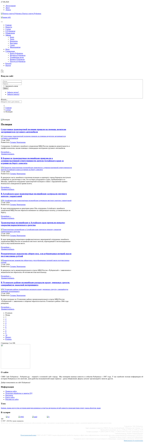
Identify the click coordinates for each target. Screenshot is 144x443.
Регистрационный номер (28, 435)
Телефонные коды (17, 57)
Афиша (8, 35)
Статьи (8, 29)
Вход (7, 8)
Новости (8, 27)
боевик (4, 408)
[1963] (21, 417)
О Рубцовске (10, 31)
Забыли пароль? (13, 94)
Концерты (14, 41)
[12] (7, 417)
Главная (8, 25)
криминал (37, 408)
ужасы (87, 408)
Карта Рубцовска (16, 53)
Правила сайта (11, 391)
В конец (8, 339)
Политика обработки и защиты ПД (18, 393)
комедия (30, 408)
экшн (99, 408)
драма (9, 408)
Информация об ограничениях (133, 440)
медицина (52, 408)
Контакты (9, 395)
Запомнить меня (11, 86)
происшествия (74, 408)
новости (65, 408)
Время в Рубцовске (17, 59)
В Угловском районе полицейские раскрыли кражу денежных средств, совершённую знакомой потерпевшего (35, 283)
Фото (7, 49)
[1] (48, 417)
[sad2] (34, 417)
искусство (16, 408)
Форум (8, 65)
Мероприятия (15, 47)
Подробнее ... (6, 152)
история (23, 408)
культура (44, 408)
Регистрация (10, 6)
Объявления (10, 33)
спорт (82, 408)
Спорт (12, 45)
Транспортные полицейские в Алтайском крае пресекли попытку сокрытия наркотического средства (33, 223)
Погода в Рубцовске (17, 61)
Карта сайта (10, 397)
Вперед (8, 337)
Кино (12, 37)
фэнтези (93, 408)
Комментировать (7, 154)
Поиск (8, 10)
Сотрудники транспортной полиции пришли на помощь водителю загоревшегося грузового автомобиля (33, 130)
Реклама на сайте (12, 399)
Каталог (8, 63)
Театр (12, 39)
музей (59, 408)
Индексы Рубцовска (17, 55)
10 (6, 335)
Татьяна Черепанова (18, 142)
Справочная (10, 51)
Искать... (4, 99)
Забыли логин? (13, 92)
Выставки (14, 43)
